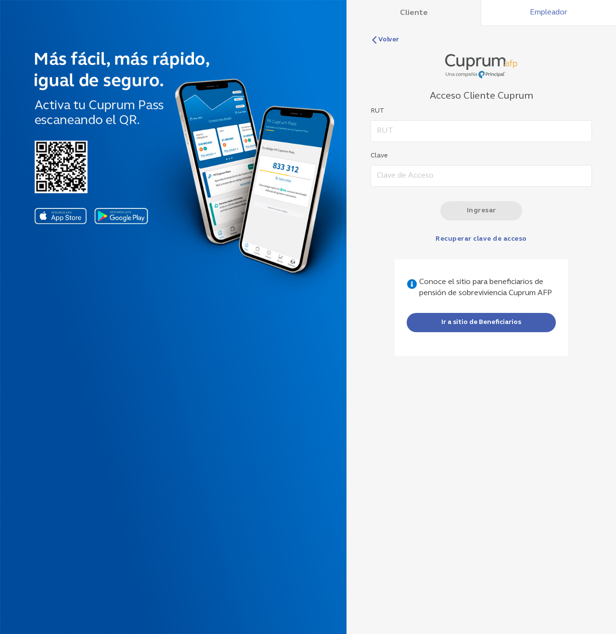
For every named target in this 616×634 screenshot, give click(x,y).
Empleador (548, 12)
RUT (377, 111)
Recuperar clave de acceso (481, 239)
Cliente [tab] (414, 13)
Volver (388, 39)
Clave (379, 155)
